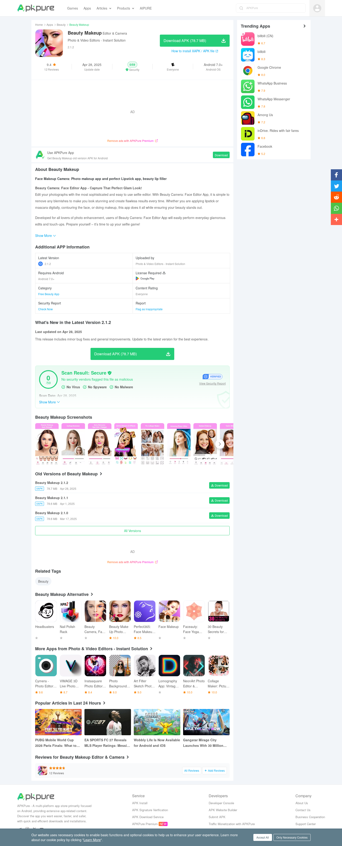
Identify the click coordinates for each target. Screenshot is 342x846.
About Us (301, 803)
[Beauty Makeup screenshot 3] (126, 444)
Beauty (61, 24)
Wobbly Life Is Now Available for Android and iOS (157, 743)
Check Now (45, 309)
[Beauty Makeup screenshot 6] (205, 444)
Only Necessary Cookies (292, 837)
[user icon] (317, 8)
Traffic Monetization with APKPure (232, 824)
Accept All (262, 837)
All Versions (132, 530)
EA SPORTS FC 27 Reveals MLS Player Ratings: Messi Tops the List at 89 (105, 743)
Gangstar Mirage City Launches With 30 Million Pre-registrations (203, 743)
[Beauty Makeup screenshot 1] (73, 444)
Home (39, 24)
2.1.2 (48, 264)
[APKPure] (35, 8)
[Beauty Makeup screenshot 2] (99, 444)
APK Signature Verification (150, 810)
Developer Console (221, 803)
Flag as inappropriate (149, 309)
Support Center (305, 824)
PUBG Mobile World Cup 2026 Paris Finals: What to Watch (56, 743)
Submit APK (217, 817)
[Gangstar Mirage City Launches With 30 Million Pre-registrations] (206, 722)
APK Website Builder (223, 810)
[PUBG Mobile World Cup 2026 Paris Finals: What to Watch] (58, 722)
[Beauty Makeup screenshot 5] (179, 444)
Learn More (92, 839)
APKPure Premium (145, 824)
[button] (132, 67)
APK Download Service (148, 817)
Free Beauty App (48, 294)
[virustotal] (109, 373)
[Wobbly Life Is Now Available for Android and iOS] (157, 722)
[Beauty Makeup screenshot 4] (152, 444)
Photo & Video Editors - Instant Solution (97, 40)
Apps (50, 24)
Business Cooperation (310, 817)
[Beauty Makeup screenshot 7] (231, 444)
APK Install (140, 803)
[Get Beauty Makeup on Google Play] (145, 278)
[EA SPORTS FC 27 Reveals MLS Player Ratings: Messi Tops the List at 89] (107, 722)
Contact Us (303, 810)
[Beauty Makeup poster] (47, 444)
